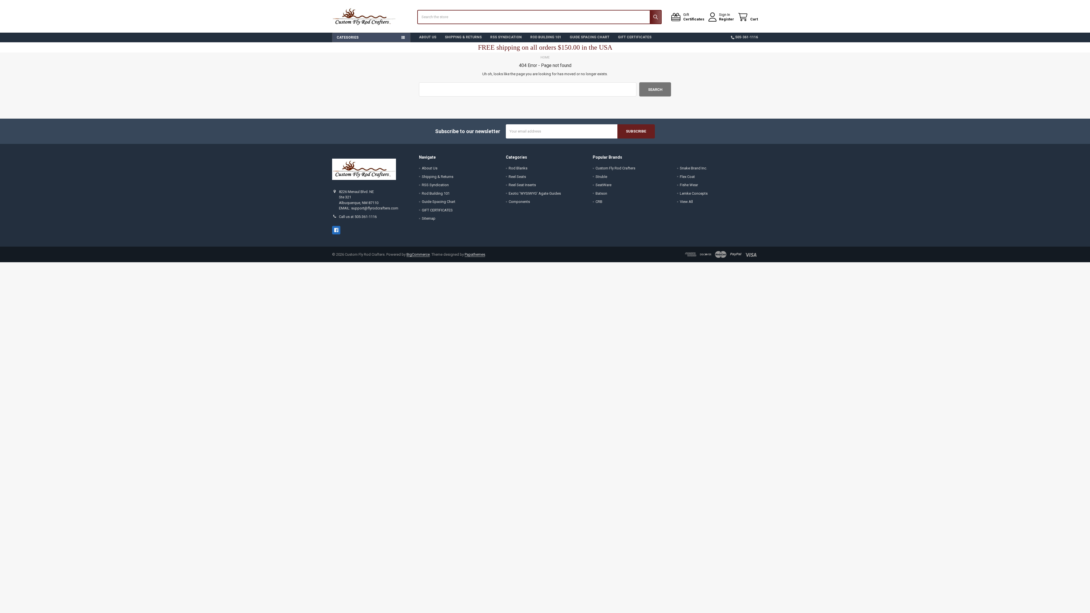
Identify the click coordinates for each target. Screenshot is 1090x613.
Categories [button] (348, 37)
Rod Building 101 (545, 37)
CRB (599, 202)
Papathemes (475, 254)
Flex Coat (687, 177)
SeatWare (603, 185)
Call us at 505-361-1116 (358, 217)
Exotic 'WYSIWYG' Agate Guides (535, 193)
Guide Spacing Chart (589, 37)
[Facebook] (336, 230)
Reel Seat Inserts (522, 185)
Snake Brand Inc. (693, 168)
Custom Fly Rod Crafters (615, 168)
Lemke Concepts (694, 193)
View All (686, 202)
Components (519, 202)
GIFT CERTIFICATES (634, 37)
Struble (601, 177)
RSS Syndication (506, 37)
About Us (427, 37)
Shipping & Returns (463, 37)
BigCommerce (418, 254)
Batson (601, 193)
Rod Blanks (518, 168)
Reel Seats (517, 177)
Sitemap (428, 218)
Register (726, 19)
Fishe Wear (689, 185)
